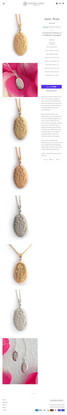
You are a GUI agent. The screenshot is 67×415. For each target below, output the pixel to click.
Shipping (45, 27)
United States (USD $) (56, 400)
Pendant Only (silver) (52, 72)
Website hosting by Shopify (57, 407)
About (4, 407)
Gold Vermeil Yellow (52, 51)
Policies (4, 405)
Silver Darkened (52, 47)
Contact (4, 410)
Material (52, 40)
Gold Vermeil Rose (52, 54)
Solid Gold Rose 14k (51, 65)
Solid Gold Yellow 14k (52, 58)
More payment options (51, 90)
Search (4, 399)
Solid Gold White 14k (52, 61)
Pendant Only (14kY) (52, 75)
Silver (52, 43)
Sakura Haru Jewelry (59, 404)
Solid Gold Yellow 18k (52, 68)
